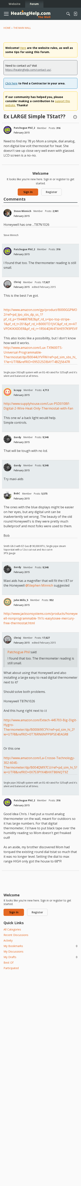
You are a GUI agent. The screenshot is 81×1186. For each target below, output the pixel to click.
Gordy (17, 437)
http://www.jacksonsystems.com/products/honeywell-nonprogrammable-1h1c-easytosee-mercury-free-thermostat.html (40, 618)
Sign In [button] (28, 192)
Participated (11, 968)
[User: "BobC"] (7, 495)
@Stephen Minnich (39, 585)
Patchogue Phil (18, 652)
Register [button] (51, 192)
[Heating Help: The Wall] (30, 14)
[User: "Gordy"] (7, 439)
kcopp (17, 390)
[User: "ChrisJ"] (7, 284)
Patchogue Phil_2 (24, 128)
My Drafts (40, 957)
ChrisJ (17, 282)
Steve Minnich (22, 211)
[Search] (68, 14)
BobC (17, 493)
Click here (11, 83)
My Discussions (13, 951)
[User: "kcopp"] (7, 392)
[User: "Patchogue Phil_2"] (7, 130)
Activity (8, 940)
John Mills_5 (21, 600)
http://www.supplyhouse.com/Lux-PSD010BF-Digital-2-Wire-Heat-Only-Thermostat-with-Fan (38, 406)
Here (23, 48)
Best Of (8, 962)
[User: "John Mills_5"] (7, 602)
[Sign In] (75, 14)
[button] (75, 117)
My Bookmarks (40, 946)
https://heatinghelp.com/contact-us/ (28, 70)
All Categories (12, 929)
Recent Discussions (16, 935)
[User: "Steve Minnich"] (7, 213)
